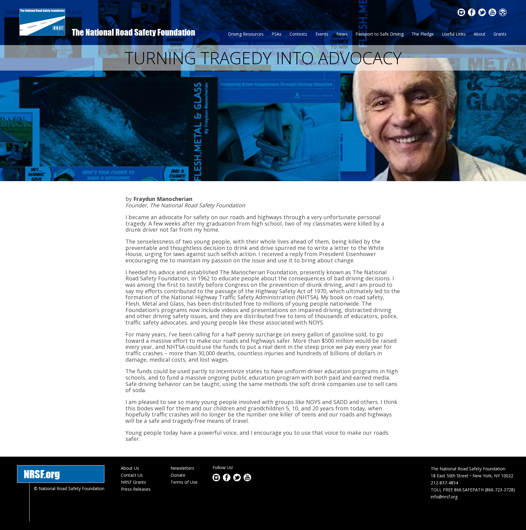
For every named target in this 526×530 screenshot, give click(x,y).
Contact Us (132, 475)
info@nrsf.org (444, 497)
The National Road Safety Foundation (133, 32)
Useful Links (454, 34)
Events (321, 34)
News (342, 34)
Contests (298, 34)
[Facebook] (471, 14)
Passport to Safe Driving (380, 34)
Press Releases (136, 489)
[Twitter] (482, 14)
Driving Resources (246, 34)
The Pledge (423, 34)
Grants (500, 34)
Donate (177, 475)
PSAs (277, 34)
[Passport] (503, 14)
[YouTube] (492, 14)
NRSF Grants (133, 482)
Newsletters (182, 468)
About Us (130, 468)
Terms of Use (184, 482)
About (480, 34)
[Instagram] (461, 14)
